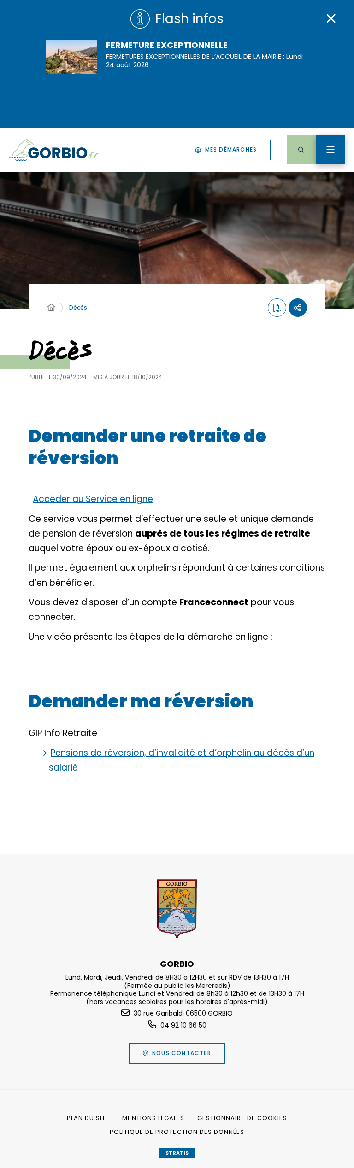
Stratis (177, 1152)
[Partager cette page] (298, 307)
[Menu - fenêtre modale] (330, 149)
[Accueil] (51, 307)
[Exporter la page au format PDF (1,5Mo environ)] (277, 307)
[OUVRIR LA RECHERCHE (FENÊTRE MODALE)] (301, 149)
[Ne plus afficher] (331, 18)
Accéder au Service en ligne (93, 499)
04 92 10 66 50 (183, 1025)
